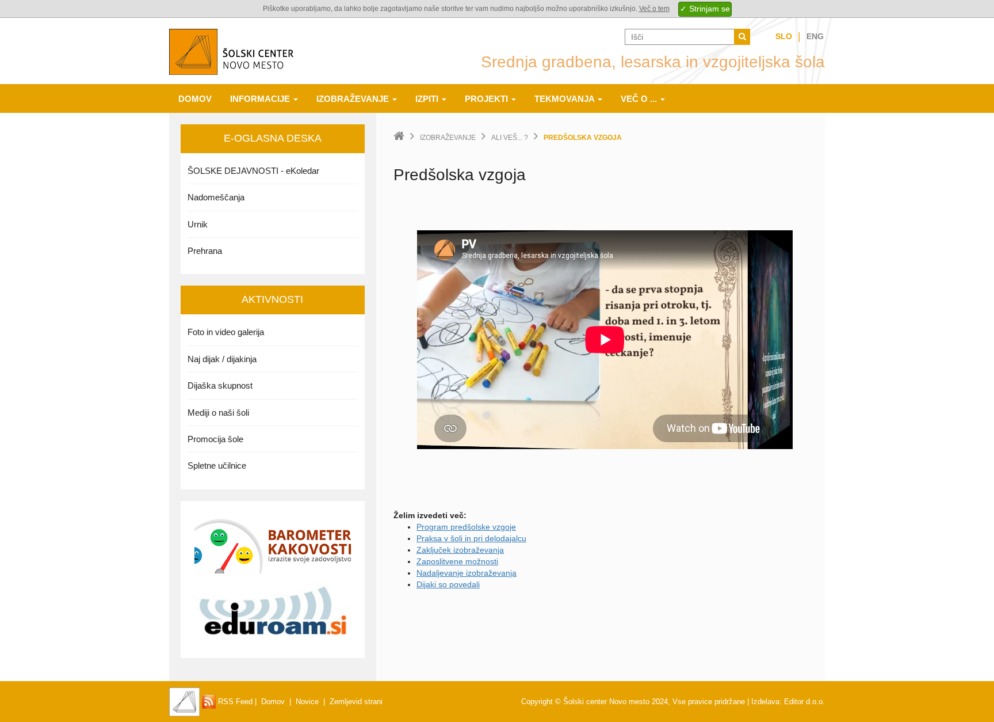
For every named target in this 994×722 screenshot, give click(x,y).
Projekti (487, 99)
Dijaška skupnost (220, 385)
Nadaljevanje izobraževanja (466, 572)
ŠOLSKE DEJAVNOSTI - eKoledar (253, 171)
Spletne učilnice (217, 465)
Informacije (261, 99)
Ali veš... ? (509, 138)
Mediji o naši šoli (218, 412)
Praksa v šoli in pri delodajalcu (471, 538)
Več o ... (640, 99)
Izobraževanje (353, 99)
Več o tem (654, 9)
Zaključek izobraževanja (460, 549)
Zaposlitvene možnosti (457, 561)
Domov (195, 99)
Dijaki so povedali (448, 584)
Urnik (198, 224)
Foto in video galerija (226, 332)
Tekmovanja (565, 99)
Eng (815, 36)
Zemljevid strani (356, 701)
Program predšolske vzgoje (466, 526)
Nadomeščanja (216, 197)
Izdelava (765, 701)
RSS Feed (234, 701)
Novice (307, 701)
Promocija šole (215, 439)
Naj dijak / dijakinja (222, 359)
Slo (783, 36)
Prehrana (205, 251)
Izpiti (428, 99)
